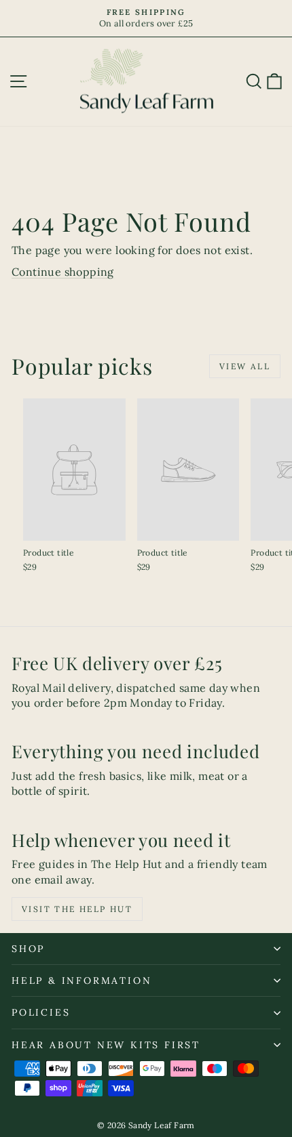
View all (244, 366)
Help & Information (81, 980)
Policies (41, 1012)
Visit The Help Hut (77, 909)
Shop (28, 949)
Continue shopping (63, 271)
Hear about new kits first (106, 1045)
